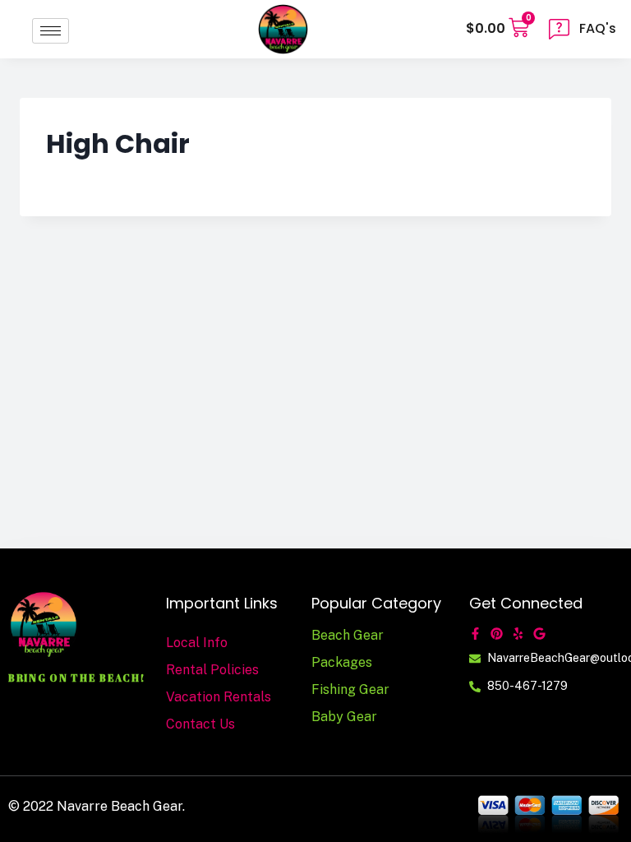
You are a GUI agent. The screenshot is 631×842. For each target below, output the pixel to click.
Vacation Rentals (218, 697)
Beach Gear (347, 635)
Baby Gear (344, 716)
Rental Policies (212, 670)
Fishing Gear (350, 689)
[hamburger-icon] (50, 31)
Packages (341, 662)
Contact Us (200, 724)
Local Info (197, 642)
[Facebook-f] (475, 633)
